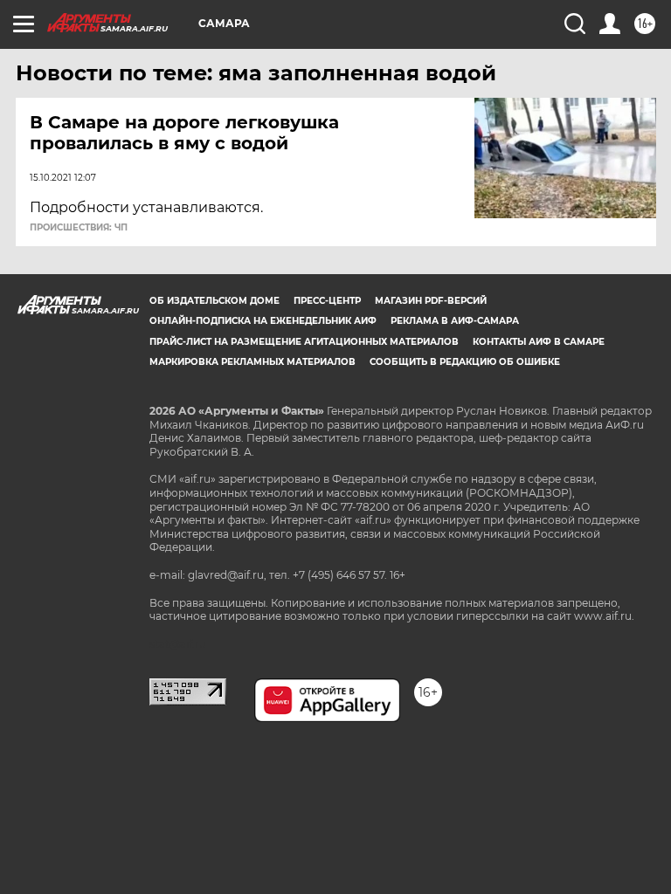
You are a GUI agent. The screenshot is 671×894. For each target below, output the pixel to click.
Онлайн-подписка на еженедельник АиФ (263, 321)
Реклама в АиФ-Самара (455, 321)
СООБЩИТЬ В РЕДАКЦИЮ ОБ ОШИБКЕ (465, 362)
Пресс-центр (327, 300)
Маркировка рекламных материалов (252, 362)
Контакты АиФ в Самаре (539, 341)
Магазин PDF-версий (431, 300)
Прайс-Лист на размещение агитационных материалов (304, 341)
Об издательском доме (214, 300)
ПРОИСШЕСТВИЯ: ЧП (79, 228)
